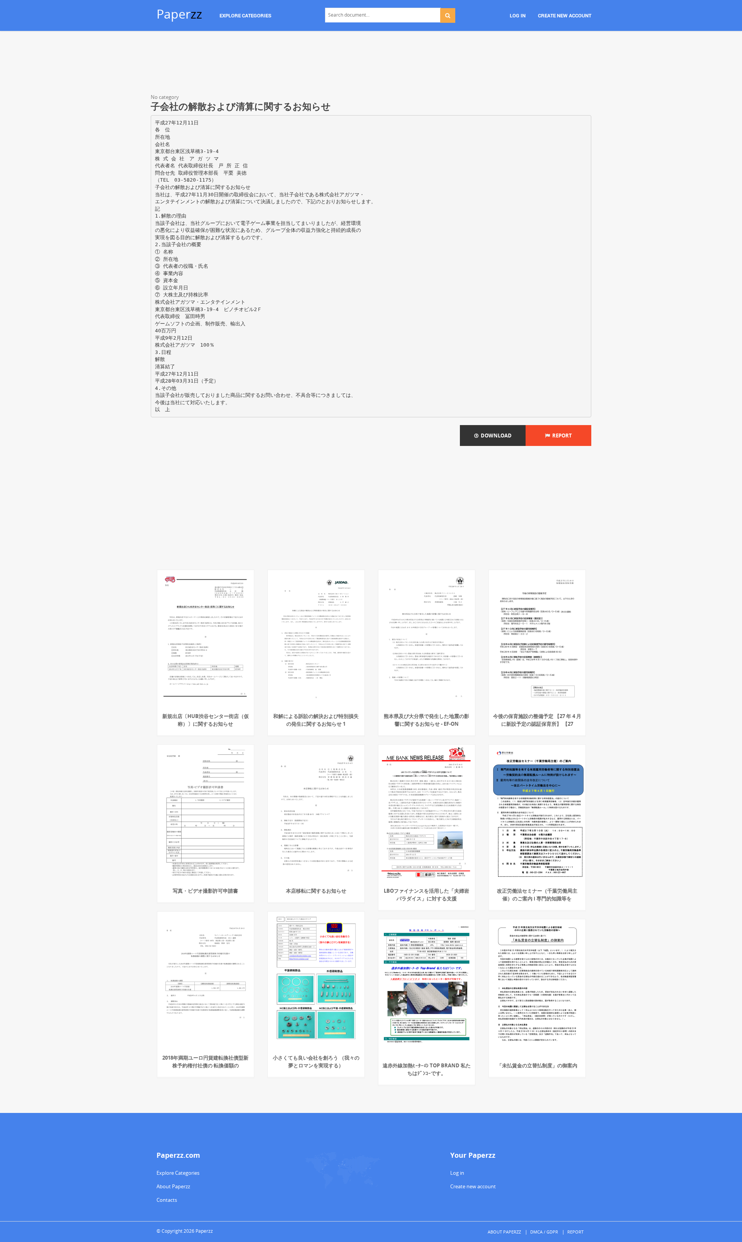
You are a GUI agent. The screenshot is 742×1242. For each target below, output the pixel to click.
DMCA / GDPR (544, 1232)
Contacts (167, 1199)
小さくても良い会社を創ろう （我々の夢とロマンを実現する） (316, 1061)
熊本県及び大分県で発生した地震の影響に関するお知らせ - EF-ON (426, 720)
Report (561, 435)
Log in (457, 1172)
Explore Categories (178, 1172)
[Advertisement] (371, 63)
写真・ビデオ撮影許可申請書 (205, 890)
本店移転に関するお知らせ (316, 890)
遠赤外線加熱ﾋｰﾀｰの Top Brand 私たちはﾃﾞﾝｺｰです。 (427, 1069)
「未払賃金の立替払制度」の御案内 (537, 1065)
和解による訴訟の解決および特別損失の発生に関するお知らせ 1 (316, 720)
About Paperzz (173, 1186)
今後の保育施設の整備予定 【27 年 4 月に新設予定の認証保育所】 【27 (537, 720)
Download (495, 435)
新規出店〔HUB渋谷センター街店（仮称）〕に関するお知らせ (205, 720)
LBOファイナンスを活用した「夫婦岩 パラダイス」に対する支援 (426, 894)
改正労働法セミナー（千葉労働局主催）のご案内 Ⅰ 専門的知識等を (537, 894)
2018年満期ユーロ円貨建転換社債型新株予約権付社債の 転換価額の (205, 1061)
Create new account (473, 1186)
